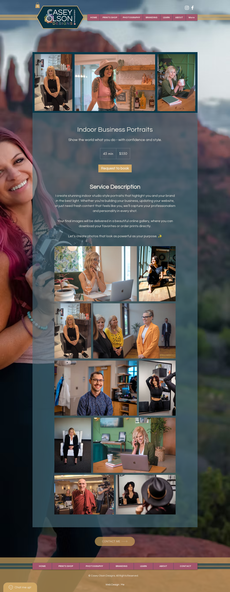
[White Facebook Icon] (192, 7)
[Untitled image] (95, 273)
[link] (37, 5)
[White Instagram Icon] (187, 7)
